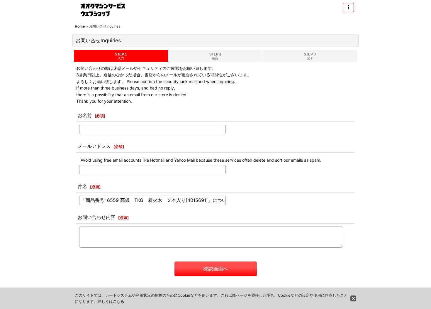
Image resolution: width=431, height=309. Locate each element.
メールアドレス (94, 146)
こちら (118, 301)
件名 (82, 186)
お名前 (85, 115)
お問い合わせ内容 (96, 217)
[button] (348, 7)
